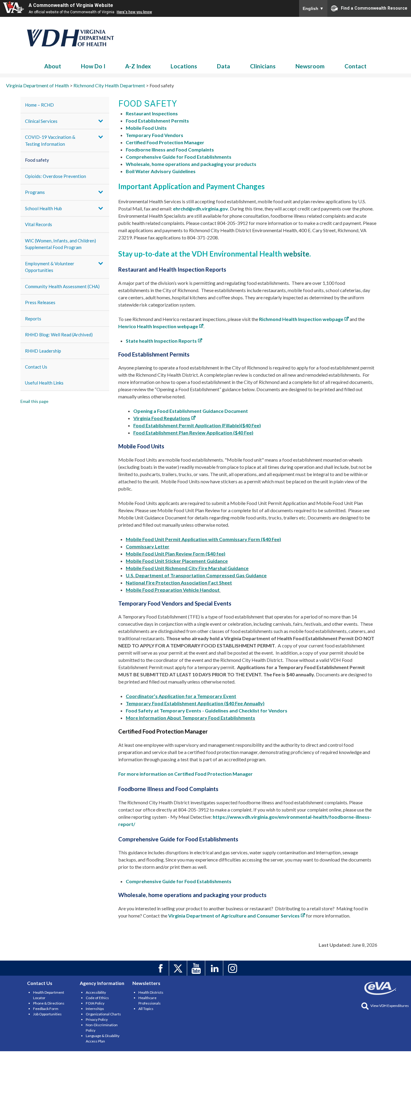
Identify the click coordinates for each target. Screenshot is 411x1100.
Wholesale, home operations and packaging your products (191, 164)
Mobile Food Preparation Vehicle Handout (173, 590)
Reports (33, 318)
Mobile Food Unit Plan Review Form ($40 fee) (175, 553)
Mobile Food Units (146, 128)
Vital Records (38, 224)
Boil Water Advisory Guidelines (161, 171)
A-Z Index (138, 66)
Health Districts (150, 992)
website (296, 253)
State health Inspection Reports (161, 341)
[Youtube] (197, 968)
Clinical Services (41, 121)
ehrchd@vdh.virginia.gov (200, 208)
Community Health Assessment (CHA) (62, 286)
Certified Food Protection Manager (165, 142)
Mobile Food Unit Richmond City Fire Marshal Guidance (187, 568)
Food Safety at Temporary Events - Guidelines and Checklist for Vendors (206, 710)
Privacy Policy (97, 1019)
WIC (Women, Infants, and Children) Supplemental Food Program (60, 244)
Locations (184, 66)
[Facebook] (161, 968)
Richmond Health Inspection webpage (301, 319)
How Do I (93, 66)
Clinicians (263, 66)
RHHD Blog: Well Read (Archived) (59, 334)
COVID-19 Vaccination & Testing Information (50, 140)
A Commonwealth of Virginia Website (71, 5)
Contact (355, 66)
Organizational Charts (103, 1014)
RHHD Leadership (43, 351)
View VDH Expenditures (389, 1005)
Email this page (34, 401)
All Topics (145, 1008)
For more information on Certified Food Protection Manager (185, 774)
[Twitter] (179, 968)
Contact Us (36, 366)
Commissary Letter (147, 546)
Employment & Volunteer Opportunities (49, 267)
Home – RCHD (39, 105)
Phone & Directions (48, 1003)
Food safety (37, 160)
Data (223, 66)
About (52, 66)
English (313, 8)
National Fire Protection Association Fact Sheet (179, 582)
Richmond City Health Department (70, 38)
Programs (35, 192)
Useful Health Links (44, 382)
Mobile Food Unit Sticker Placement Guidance (177, 561)
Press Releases (40, 302)
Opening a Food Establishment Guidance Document (190, 411)
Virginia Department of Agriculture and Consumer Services (234, 915)
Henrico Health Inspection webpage (158, 326)
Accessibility (96, 992)
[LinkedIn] (215, 968)
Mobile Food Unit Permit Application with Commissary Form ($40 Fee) (203, 539)
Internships (95, 1008)
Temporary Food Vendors (154, 135)
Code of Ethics (97, 998)
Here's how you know (134, 12)
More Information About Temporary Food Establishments (190, 718)
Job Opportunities (47, 1014)
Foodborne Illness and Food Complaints (170, 149)
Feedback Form (45, 1008)
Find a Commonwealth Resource (374, 7)
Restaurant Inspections (152, 113)
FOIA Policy (95, 1003)
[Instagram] (233, 968)
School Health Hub (43, 208)
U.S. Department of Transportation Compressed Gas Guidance (196, 575)
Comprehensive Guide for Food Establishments (178, 157)
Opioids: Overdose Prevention (55, 176)
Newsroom (310, 66)
